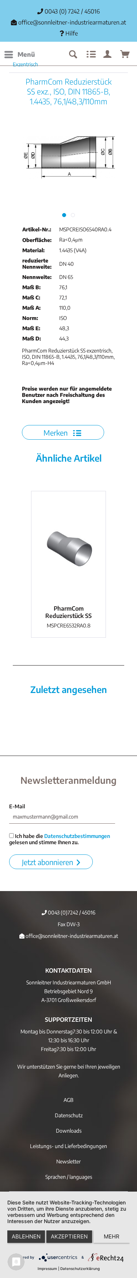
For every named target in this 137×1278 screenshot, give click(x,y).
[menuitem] (19, 54)
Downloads (68, 1131)
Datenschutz (69, 1115)
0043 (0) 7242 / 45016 (71, 11)
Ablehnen (26, 1236)
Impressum (47, 1268)
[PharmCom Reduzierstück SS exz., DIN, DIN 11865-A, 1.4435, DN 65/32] (68, 546)
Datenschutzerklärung (80, 1268)
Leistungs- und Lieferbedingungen (68, 1146)
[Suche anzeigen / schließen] (72, 54)
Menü (26, 54)
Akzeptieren (69, 1236)
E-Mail (17, 806)
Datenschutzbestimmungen (77, 836)
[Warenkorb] (125, 54)
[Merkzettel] (90, 54)
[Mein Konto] (107, 54)
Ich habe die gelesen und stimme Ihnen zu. (59, 839)
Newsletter (68, 1161)
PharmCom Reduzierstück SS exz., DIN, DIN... (68, 612)
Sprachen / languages (68, 1177)
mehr (111, 1236)
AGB (68, 1100)
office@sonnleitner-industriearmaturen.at (72, 22)
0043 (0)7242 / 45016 (71, 912)
